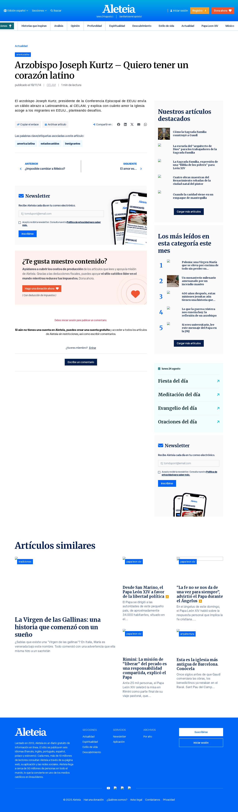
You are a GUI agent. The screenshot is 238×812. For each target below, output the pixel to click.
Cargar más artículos (189, 211)
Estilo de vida (166, 26)
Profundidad (94, 26)
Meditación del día (179, 395)
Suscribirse (201, 732)
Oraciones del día (177, 422)
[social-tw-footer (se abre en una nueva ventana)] (122, 788)
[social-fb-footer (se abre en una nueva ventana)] (115, 788)
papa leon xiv (133, 561)
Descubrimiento (141, 26)
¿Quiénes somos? (117, 799)
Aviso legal (136, 799)
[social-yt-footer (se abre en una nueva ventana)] (108, 788)
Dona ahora (220, 10)
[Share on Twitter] (132, 124)
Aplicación (119, 741)
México (230, 26)
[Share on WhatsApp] (145, 124)
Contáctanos (152, 799)
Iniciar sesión (180, 10)
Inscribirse (28, 233)
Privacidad (169, 799)
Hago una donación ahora (39, 288)
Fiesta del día (173, 381)
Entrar (92, 347)
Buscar (57, 10)
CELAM (51, 85)
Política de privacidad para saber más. (189, 473)
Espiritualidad (117, 26)
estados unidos (50, 143)
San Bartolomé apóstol (130, 16)
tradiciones (25, 561)
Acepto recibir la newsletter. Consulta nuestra (61, 224)
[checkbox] (20, 222)
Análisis (58, 26)
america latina (26, 143)
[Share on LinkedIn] (125, 124)
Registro (197, 10)
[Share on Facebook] (118, 124)
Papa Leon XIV (210, 26)
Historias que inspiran (34, 26)
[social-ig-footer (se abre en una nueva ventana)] (129, 788)
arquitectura (187, 634)
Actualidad (187, 26)
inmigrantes (72, 143)
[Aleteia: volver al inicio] (119, 8)
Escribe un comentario (81, 362)
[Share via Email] (138, 124)
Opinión (75, 26)
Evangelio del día (177, 408)
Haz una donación (94, 799)
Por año (147, 736)
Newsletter (119, 736)
